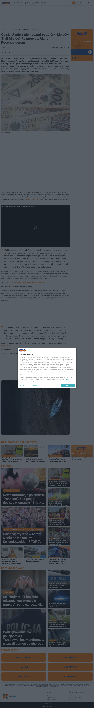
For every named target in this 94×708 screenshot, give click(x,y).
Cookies (29, 381)
